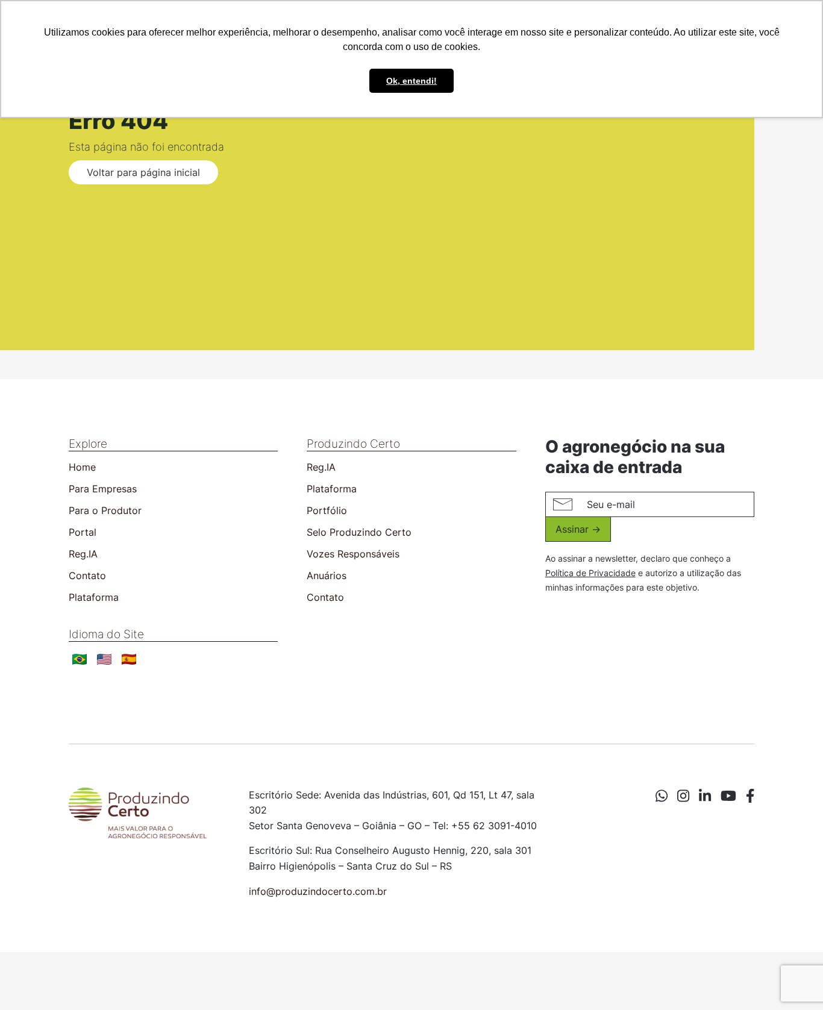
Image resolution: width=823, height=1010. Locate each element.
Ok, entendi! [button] (411, 81)
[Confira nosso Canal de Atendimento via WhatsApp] (662, 796)
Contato (87, 575)
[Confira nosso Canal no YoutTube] (728, 796)
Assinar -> (578, 529)
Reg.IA (83, 554)
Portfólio (327, 510)
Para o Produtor (105, 510)
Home (82, 467)
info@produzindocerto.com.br (318, 891)
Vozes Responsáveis (353, 554)
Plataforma (94, 597)
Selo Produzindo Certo (359, 532)
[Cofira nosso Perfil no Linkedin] (705, 796)
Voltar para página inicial (143, 172)
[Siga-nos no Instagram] (683, 796)
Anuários (326, 575)
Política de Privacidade (590, 573)
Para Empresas (103, 489)
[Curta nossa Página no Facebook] (750, 796)
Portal (82, 532)
